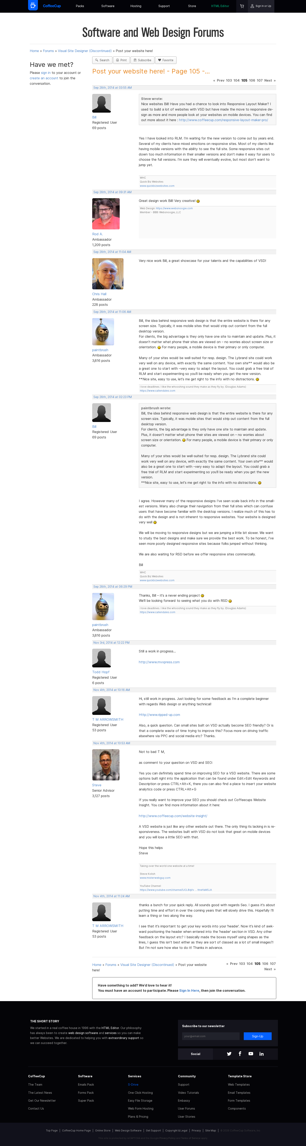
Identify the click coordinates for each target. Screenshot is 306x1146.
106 (252, 80)
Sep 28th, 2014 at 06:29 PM (112, 586)
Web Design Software (128, 1130)
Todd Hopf (100, 672)
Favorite (167, 60)
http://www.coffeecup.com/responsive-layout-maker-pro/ (223, 120)
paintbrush (100, 350)
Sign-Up (257, 1036)
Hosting (136, 6)
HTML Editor (220, 6)
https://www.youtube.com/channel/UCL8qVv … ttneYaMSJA (176, 889)
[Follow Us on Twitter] (229, 1054)
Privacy (196, 1130)
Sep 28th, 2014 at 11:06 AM (112, 312)
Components (237, 1108)
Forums (48, 51)
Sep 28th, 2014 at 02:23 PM (112, 397)
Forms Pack (86, 1092)
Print (123, 60)
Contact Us (36, 1108)
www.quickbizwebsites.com (157, 185)
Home (34, 51)
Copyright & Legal (176, 1130)
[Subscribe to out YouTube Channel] (251, 1054)
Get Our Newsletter (42, 1100)
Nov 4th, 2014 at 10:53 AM (111, 743)
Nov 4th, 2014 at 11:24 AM (111, 896)
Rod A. (97, 234)
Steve (96, 785)
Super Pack (86, 1100)
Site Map (210, 1130)
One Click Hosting (140, 1092)
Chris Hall (99, 294)
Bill (94, 117)
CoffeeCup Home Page (76, 1130)
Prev (220, 80)
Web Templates (239, 1084)
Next (268, 80)
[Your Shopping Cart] (242, 6)
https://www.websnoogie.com (174, 208)
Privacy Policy (167, 1138)
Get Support (153, 1130)
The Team (35, 1084)
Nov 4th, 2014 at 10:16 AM (111, 690)
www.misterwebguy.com (155, 877)
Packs (80, 6)
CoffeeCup (36, 1076)
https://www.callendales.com (157, 390)
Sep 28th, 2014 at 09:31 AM (112, 192)
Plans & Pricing (138, 1116)
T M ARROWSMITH (107, 719)
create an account (44, 78)
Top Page (52, 1130)
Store (192, 6)
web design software (83, 1033)
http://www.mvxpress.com (159, 662)
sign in (46, 73)
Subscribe (143, 60)
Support (164, 6)
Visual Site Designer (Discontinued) (85, 51)
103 (229, 80)
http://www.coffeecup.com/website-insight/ (173, 816)
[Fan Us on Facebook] (240, 1054)
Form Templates (239, 1100)
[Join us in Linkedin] (261, 1054)
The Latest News (40, 1092)
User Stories (186, 1116)
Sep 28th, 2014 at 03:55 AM (112, 87)
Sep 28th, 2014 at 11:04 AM (112, 252)
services (111, 1033)
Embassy (184, 1100)
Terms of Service (190, 1138)
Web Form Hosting (140, 1108)
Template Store (240, 1076)
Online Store (103, 1130)
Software (107, 6)
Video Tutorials (188, 1092)
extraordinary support (123, 1038)
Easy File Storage (140, 1100)
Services (134, 1076)
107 (260, 80)
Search (103, 60)
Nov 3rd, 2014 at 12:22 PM (111, 642)
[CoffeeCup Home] (52, 6)
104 (237, 80)
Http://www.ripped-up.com (159, 715)
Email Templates (239, 1092)
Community (187, 1076)
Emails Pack (86, 1084)
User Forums (186, 1108)
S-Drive (133, 1084)
